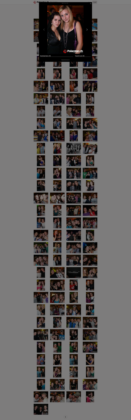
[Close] (91, 3)
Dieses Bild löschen (65, 60)
